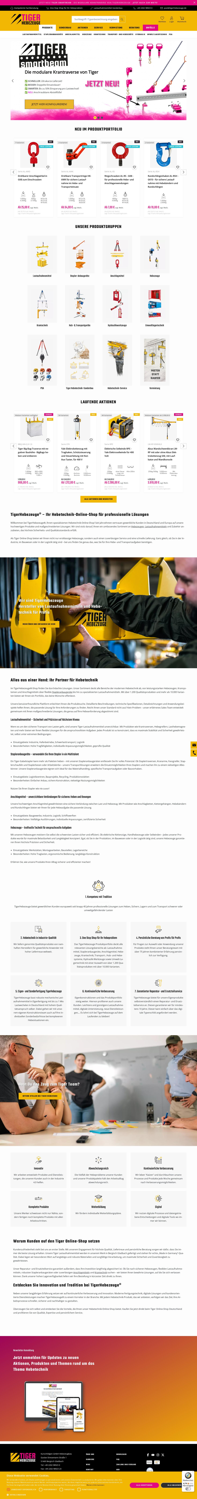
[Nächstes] (183, 172)
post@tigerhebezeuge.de (175, 8)
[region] (98, 172)
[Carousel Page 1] (95, 118)
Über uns (90, 1454)
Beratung (134, 28)
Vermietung (116, 28)
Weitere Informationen (95, 1485)
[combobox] (95, 19)
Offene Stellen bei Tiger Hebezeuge (40, 1096)
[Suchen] (122, 19)
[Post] (184, 80)
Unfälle (150, 28)
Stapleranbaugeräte (62, 692)
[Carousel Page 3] (102, 118)
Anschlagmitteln (81, 1272)
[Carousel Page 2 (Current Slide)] (98, 118)
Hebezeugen (137, 526)
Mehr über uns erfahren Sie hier (39, 624)
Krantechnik (101, 1272)
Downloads (121, 1454)
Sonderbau (65, 28)
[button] (66, 1495)
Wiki (88, 1464)
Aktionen (83, 28)
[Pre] (13, 80)
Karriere (90, 1459)
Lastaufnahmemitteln (156, 526)
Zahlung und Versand (126, 1464)
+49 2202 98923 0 (144, 8)
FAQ (118, 1459)
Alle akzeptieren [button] (144, 1485)
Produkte (47, 28)
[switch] (188, 1488)
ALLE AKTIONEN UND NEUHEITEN (98, 499)
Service (98, 28)
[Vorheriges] (13, 172)
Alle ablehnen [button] (174, 1485)
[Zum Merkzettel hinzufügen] (48, 167)
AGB (118, 1469)
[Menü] (192, 1472)
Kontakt (90, 1469)
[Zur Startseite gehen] (25, 19)
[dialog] (98, 1485)
